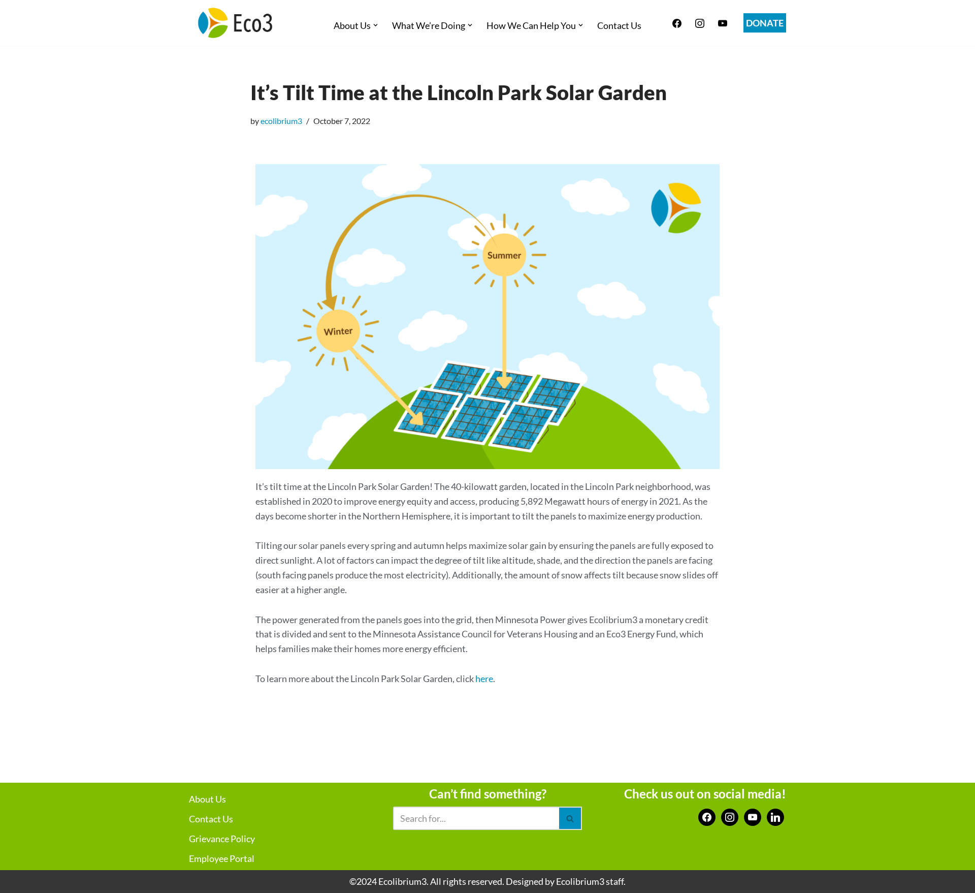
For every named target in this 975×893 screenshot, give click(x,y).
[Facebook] (677, 21)
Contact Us (619, 25)
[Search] (570, 818)
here (484, 678)
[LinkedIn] (775, 816)
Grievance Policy (222, 838)
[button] (375, 25)
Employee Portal (221, 858)
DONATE (765, 22)
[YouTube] (752, 816)
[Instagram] (699, 21)
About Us (207, 799)
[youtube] (722, 21)
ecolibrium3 (281, 121)
